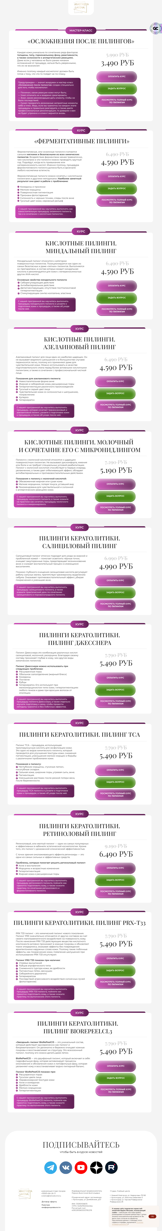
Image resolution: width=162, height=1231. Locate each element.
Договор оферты (49, 1202)
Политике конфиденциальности (127, 1223)
